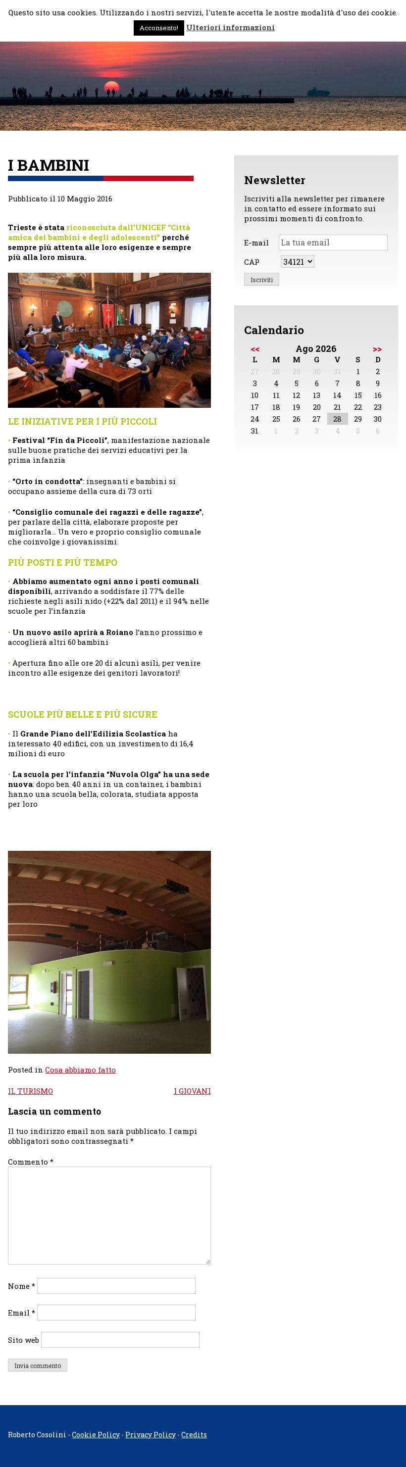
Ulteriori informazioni (230, 27)
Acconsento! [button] (159, 27)
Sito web (23, 1340)
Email (21, 1313)
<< (255, 348)
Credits (194, 1434)
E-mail (256, 242)
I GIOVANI (192, 1091)
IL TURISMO (30, 1091)
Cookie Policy (96, 1434)
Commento (30, 1162)
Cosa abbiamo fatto (80, 1070)
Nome (21, 1286)
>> (377, 348)
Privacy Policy (150, 1434)
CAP (251, 262)
